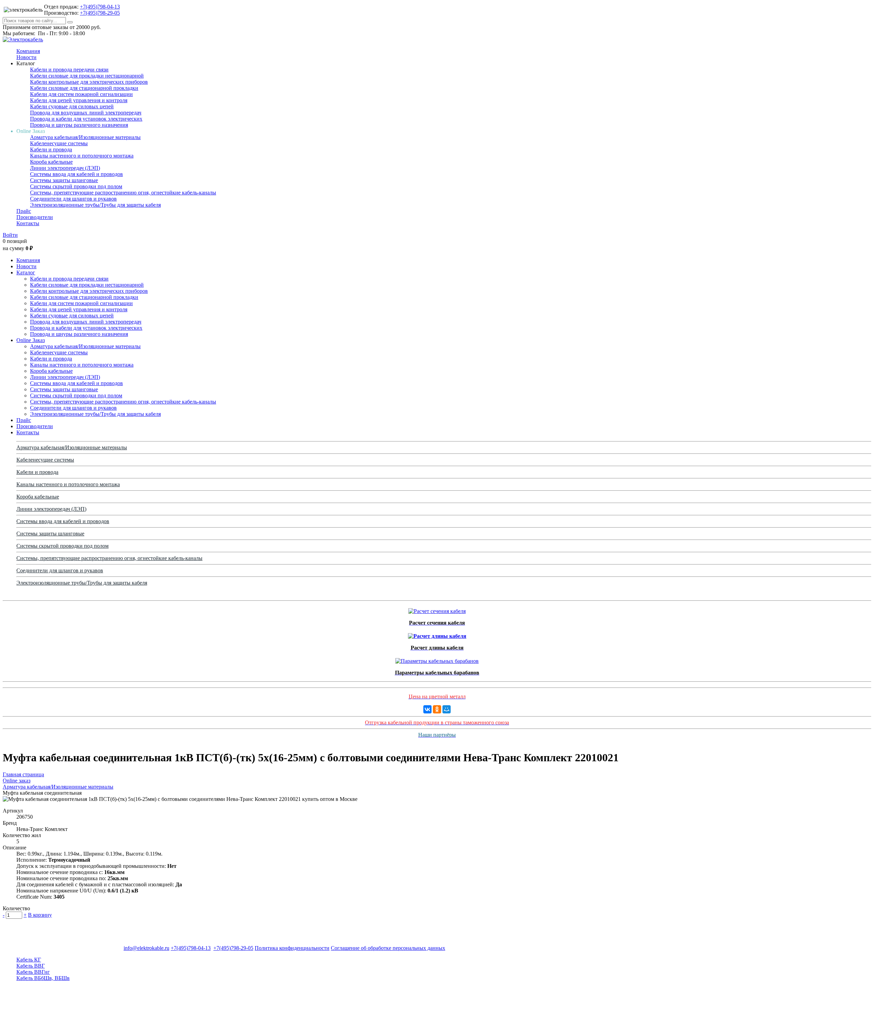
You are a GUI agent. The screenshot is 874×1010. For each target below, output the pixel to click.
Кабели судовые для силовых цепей (72, 106)
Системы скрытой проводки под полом (76, 186)
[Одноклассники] (437, 709)
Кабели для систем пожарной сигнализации (81, 94)
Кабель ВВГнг (33, 972)
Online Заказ (30, 340)
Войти (10, 235)
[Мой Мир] (446, 709)
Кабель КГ (28, 960)
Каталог (25, 272)
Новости (26, 57)
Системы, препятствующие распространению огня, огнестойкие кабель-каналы (123, 192)
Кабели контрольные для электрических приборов (89, 82)
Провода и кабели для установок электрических (86, 119)
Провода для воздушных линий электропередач (85, 112)
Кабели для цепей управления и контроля (78, 100)
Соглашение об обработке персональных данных (388, 948)
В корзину (40, 915)
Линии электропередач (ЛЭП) (65, 168)
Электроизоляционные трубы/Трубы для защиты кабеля (95, 205)
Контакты (27, 223)
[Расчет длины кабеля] (437, 634)
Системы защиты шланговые (64, 180)
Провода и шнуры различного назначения (79, 125)
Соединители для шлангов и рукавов (73, 199)
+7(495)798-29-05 (100, 13)
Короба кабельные (51, 162)
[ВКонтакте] (427, 709)
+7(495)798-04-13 (100, 7)
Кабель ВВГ (30, 966)
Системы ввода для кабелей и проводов (76, 174)
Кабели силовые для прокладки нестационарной (87, 76)
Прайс (23, 211)
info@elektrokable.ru (146, 948)
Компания (28, 51)
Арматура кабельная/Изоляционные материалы (85, 137)
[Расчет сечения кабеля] (437, 609)
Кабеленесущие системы (59, 143)
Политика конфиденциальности (292, 948)
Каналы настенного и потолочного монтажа (81, 156)
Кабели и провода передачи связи (69, 69)
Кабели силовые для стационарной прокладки (84, 88)
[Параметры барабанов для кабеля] (437, 659)
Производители (34, 217)
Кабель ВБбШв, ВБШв (43, 978)
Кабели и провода (51, 149)
